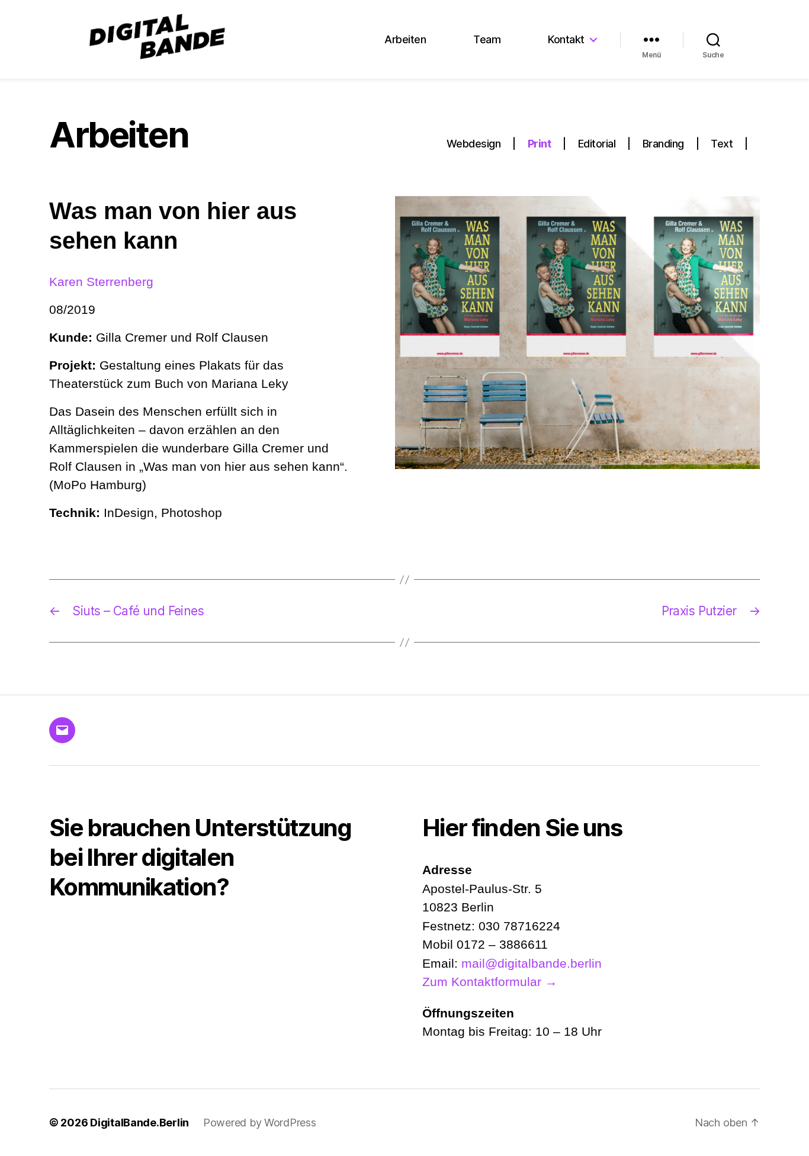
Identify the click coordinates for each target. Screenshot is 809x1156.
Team (486, 39)
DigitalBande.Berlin (139, 1122)
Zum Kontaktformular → (489, 981)
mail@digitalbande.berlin (531, 963)
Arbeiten (405, 39)
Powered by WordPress (259, 1122)
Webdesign (474, 143)
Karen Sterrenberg (101, 281)
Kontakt (566, 39)
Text (722, 143)
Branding (663, 143)
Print (539, 143)
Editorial (597, 143)
